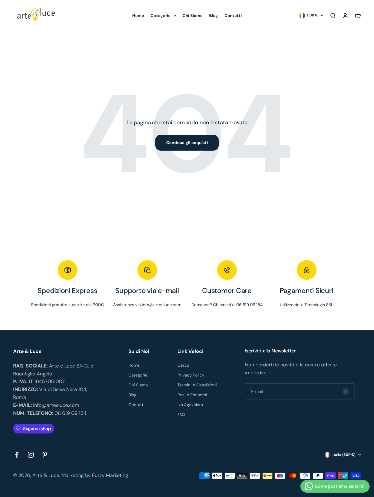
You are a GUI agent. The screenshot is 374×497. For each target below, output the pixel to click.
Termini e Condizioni (197, 385)
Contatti (233, 15)
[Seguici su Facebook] (17, 454)
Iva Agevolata (190, 404)
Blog (213, 15)
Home (138, 15)
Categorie (161, 15)
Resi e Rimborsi (192, 395)
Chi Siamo (193, 15)
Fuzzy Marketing (110, 475)
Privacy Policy (190, 375)
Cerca (183, 365)
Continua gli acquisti (187, 142)
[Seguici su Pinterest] (44, 454)
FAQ (181, 414)
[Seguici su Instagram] (30, 454)
